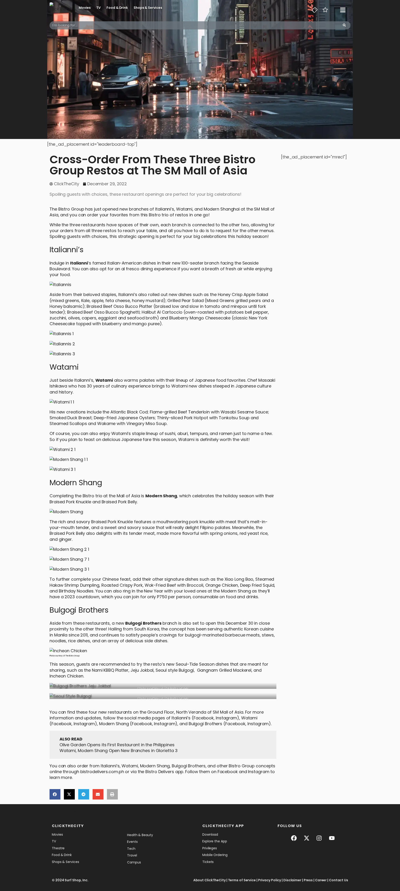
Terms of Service (242, 880)
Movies (85, 7)
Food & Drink (117, 7)
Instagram (226, 718)
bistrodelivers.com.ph (102, 772)
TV (98, 7)
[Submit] (344, 25)
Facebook (204, 718)
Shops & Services (148, 7)
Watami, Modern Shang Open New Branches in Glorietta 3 (118, 750)
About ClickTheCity (209, 880)
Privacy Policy (269, 880)
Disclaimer (292, 880)
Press (308, 880)
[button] (55, 794)
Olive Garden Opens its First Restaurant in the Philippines (117, 745)
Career (321, 880)
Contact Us (338, 880)
